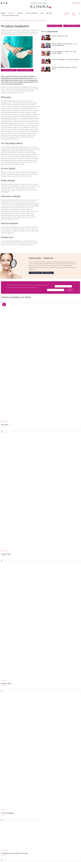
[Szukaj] (79, 13)
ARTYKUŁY (49, 13)
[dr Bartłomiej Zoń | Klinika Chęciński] (20, 833)
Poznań (3, 680)
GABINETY (11, 13)
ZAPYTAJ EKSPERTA (31, 13)
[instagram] (4, 3)
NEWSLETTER (76, 3)
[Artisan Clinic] (40, 489)
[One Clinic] (40, 360)
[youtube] (6, 3)
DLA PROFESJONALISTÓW (10, 15)
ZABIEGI (3, 13)
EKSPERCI (20, 13)
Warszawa (4, 421)
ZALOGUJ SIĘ (67, 14)
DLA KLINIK (74, 14)
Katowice (4, 809)
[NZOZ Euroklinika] (40, 748)
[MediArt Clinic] (40, 619)
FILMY (42, 13)
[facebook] (1, 3)
